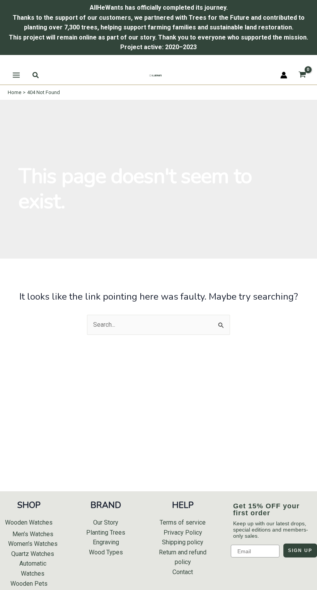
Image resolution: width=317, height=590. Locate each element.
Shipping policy (182, 542)
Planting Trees (105, 532)
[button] (35, 75)
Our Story (105, 522)
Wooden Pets (29, 583)
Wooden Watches (29, 522)
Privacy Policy (183, 532)
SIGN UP (300, 550)
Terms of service (183, 522)
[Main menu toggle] (16, 75)
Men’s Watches (32, 534)
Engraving (106, 542)
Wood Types (106, 552)
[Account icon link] (283, 75)
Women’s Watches (33, 543)
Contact (182, 572)
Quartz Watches (32, 553)
